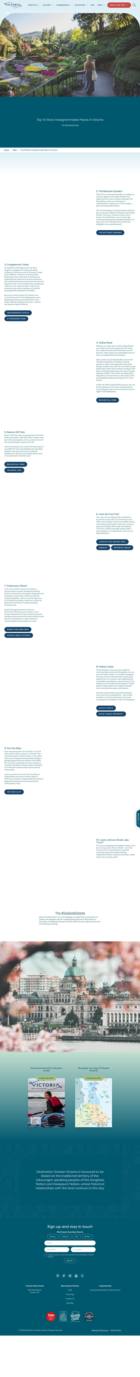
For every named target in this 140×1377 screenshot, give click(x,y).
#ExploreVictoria (72, 125)
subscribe (138, 817)
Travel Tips (70, 1294)
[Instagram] (70, 1276)
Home (6, 150)
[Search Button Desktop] (134, 5)
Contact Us (70, 1298)
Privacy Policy (115, 1330)
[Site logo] (13, 5)
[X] (82, 1276)
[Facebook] (64, 1276)
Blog (92, 5)
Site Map (70, 1303)
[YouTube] (76, 1276)
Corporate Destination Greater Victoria (105, 1290)
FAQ (70, 1290)
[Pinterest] (58, 1276)
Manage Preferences (100, 1330)
